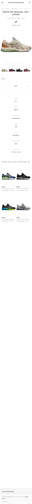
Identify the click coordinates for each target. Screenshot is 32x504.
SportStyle (16, 135)
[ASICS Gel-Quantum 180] (19, 70)
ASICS (7, 8)
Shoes (2, 8)
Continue (4, 501)
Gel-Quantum (14, 8)
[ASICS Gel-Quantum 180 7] (4, 70)
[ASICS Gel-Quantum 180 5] (12, 70)
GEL (16, 143)
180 (21, 8)
